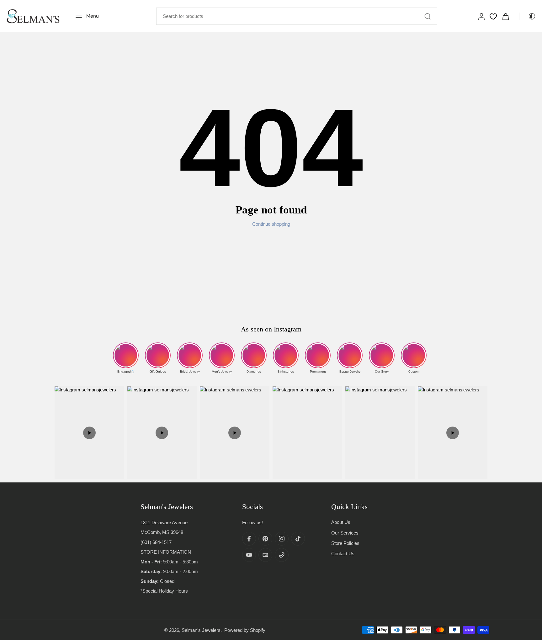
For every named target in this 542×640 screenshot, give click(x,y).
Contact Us (342, 553)
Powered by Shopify (244, 629)
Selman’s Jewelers (201, 629)
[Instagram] (282, 539)
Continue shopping (271, 224)
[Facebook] (249, 539)
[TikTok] (298, 539)
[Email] (265, 555)
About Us (340, 522)
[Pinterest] (265, 539)
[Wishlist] (493, 16)
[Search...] (427, 16)
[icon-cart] (505, 16)
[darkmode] (527, 16)
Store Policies (345, 543)
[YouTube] (249, 555)
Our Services (345, 532)
